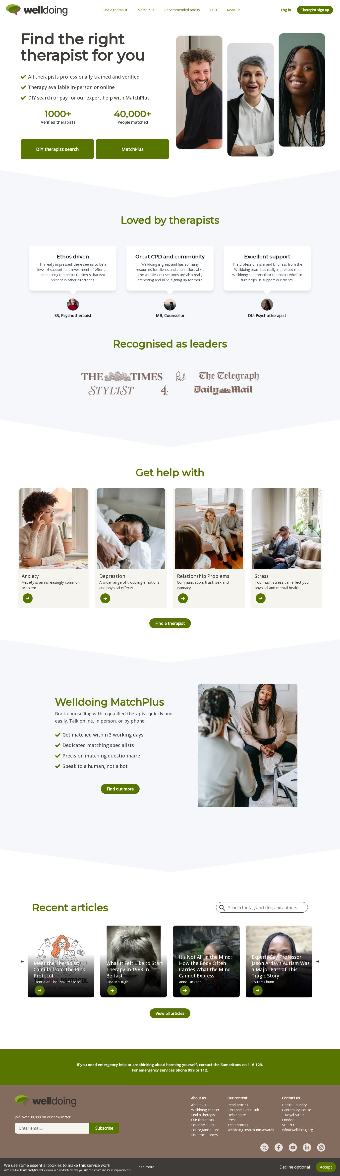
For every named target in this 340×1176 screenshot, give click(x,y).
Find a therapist (170, 623)
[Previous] (22, 961)
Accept (326, 1167)
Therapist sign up (315, 9)
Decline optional (295, 1167)
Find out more (120, 789)
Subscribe (104, 1128)
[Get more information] (28, 598)
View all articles (170, 1013)
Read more (145, 1167)
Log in (286, 9)
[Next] (318, 961)
